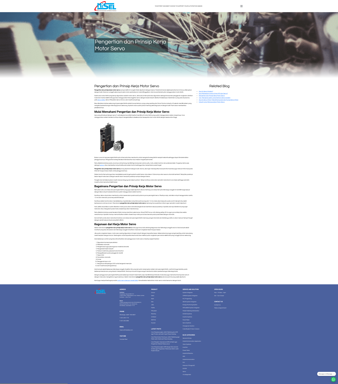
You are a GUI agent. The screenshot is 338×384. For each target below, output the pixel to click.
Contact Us (217, 305)
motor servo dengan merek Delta (127, 280)
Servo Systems (187, 323)
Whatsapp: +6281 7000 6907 (128, 314)
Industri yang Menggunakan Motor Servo (212, 102)
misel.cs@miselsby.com (126, 330)
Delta (152, 295)
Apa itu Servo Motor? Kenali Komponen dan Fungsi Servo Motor (218, 100)
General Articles (187, 338)
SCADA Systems (187, 313)
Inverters (185, 347)
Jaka (152, 304)
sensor (102, 165)
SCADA (185, 368)
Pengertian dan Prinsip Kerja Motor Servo (212, 95)
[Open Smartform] (333, 379)
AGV (184, 356)
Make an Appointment (220, 308)
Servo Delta (101, 100)
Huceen (153, 323)
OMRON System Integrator (190, 295)
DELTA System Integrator (189, 301)
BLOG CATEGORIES (189, 335)
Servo (184, 371)
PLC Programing (187, 298)
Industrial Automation (189, 359)
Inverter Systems (187, 317)
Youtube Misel (123, 339)
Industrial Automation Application (192, 341)
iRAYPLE (153, 320)
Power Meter (186, 350)
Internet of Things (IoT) (189, 365)
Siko (152, 301)
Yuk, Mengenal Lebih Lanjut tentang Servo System (214, 97)
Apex (152, 298)
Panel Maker (186, 320)
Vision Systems (187, 344)
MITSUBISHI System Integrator (191, 307)
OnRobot (153, 317)
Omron (153, 292)
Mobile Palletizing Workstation (191, 310)
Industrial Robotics (188, 353)
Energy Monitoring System (190, 304)
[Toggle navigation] (241, 6)
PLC (184, 362)
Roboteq (153, 313)
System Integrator (188, 292)
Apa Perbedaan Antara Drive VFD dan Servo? (213, 93)
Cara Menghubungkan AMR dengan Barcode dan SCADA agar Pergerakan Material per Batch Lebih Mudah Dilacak (165, 348)
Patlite (153, 307)
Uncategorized (187, 374)
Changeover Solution (188, 326)
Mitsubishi (154, 310)
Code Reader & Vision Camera (191, 329)
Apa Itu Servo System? (206, 91)
